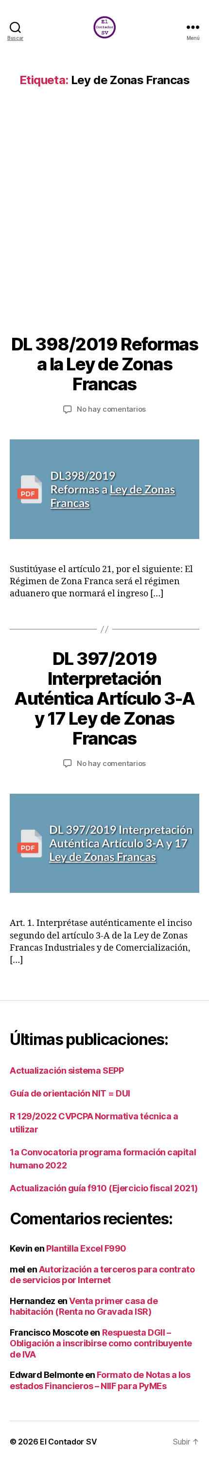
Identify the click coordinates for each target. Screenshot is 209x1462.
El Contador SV (68, 1441)
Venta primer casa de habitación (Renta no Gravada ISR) (83, 1306)
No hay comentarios (111, 409)
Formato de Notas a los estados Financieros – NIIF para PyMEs (100, 1380)
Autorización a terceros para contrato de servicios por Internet (102, 1275)
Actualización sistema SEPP (66, 1070)
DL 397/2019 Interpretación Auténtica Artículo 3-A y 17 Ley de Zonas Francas (104, 698)
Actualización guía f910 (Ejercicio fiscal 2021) (104, 1188)
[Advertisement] (104, 225)
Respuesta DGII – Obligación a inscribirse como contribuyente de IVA (101, 1343)
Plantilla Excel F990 (86, 1248)
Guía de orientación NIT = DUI (70, 1093)
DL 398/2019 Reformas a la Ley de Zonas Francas (104, 364)
